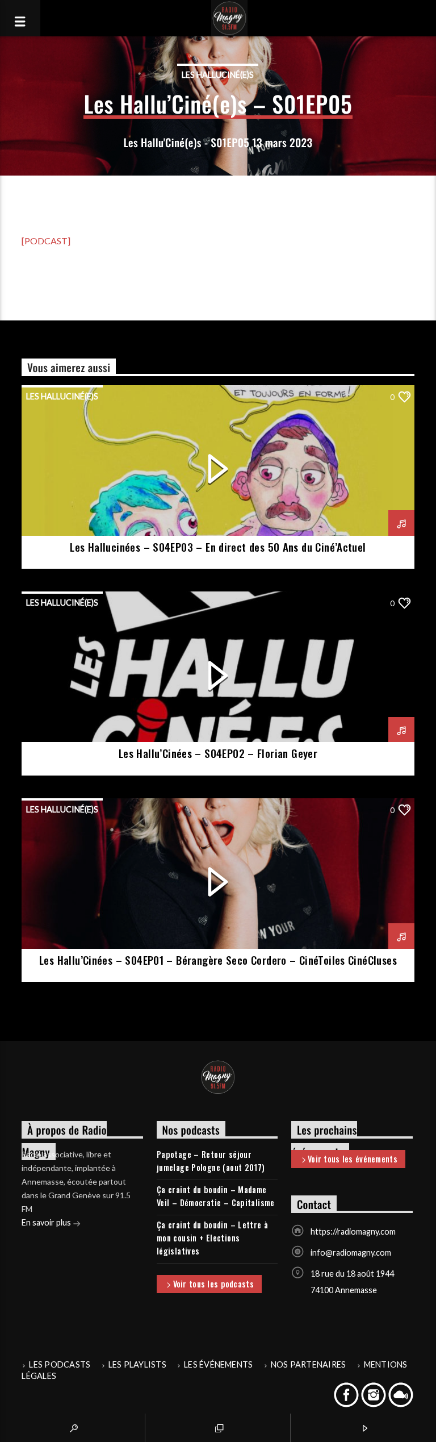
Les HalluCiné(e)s (218, 75)
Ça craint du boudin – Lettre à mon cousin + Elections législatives (213, 1238)
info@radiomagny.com (351, 1252)
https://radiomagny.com (353, 1231)
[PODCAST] (46, 240)
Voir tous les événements (352, 1159)
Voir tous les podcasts (213, 1284)
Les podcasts (59, 1364)
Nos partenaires (308, 1364)
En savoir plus (47, 1222)
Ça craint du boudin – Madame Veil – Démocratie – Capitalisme (216, 1195)
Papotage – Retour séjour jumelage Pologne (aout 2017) (211, 1160)
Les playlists (137, 1364)
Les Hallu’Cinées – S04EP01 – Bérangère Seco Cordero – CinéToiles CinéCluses (218, 960)
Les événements (218, 1364)
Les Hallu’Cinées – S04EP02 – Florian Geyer (218, 753)
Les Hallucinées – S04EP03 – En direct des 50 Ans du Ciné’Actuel (218, 547)
